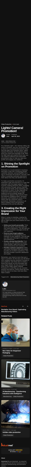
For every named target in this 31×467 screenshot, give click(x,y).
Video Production (6, 124)
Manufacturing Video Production (20, 277)
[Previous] (23, 306)
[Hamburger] (3, 28)
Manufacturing (7, 396)
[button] (15, 451)
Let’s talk (25, 28)
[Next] (27, 306)
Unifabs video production (12, 432)
